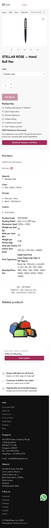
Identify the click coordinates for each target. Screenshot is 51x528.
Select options (24, 358)
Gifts (10, 12)
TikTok (4, 514)
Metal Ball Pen (21, 292)
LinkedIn (5, 510)
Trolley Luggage (21, 351)
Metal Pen (24, 12)
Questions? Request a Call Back (24, 142)
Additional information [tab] (11, 161)
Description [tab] (7, 155)
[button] (43, 19)
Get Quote (10, 97)
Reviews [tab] (7, 168)
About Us (5, 410)
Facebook (6, 496)
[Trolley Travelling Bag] (24, 327)
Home (4, 12)
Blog (4, 428)
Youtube (5, 507)
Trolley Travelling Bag (13, 354)
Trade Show (7, 421)
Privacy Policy (7, 417)
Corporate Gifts (8, 407)
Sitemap (5, 424)
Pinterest (5, 503)
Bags (7, 351)
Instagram (6, 499)
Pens (16, 12)
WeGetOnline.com (19, 523)
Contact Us (6, 414)
